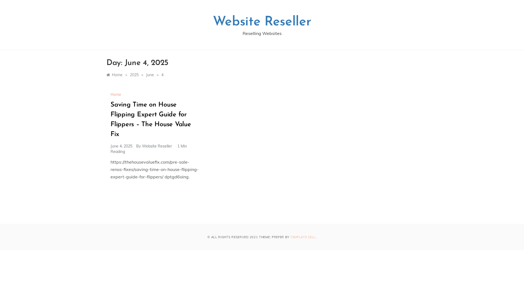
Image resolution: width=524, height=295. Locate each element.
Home (116, 94)
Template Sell (302, 237)
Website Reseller (262, 22)
